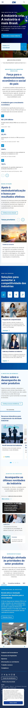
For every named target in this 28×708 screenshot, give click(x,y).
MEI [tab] (24, 583)
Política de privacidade (8, 681)
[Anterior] (2, 175)
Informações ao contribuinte (10, 662)
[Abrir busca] (24, 2)
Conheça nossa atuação (9, 212)
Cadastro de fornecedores (9, 652)
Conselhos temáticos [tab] (14, 583)
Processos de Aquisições (9, 655)
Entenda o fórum (7, 617)
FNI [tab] (4, 583)
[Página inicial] (14, 2)
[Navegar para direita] (22, 219)
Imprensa (4, 659)
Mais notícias (5, 499)
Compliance (5, 668)
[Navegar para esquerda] (18, 219)
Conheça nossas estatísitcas (11, 403)
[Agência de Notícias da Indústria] (14, 60)
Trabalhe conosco (7, 665)
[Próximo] (7, 175)
